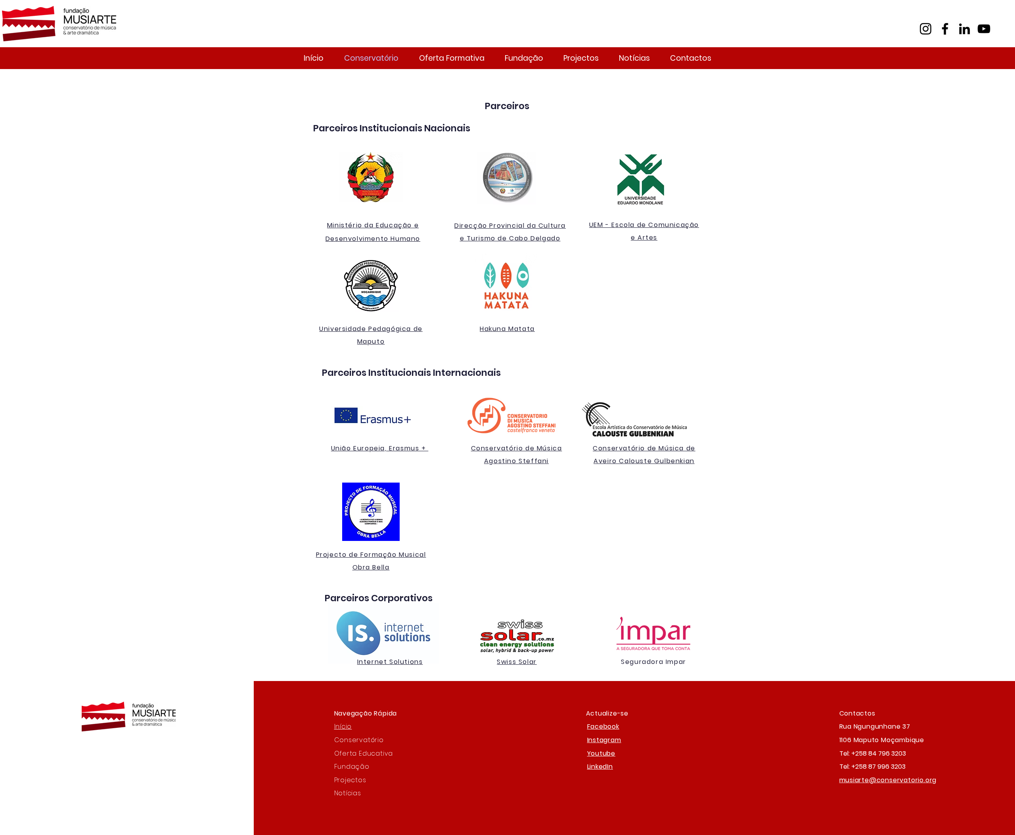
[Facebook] (945, 29)
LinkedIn (600, 766)
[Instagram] (925, 29)
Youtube (601, 753)
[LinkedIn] (964, 29)
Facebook (603, 726)
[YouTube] (984, 29)
